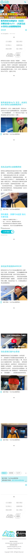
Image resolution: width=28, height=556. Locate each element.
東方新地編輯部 (4, 33)
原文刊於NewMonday (18, 480)
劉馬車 (11, 473)
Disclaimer (10, 548)
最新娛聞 (3, 30)
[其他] (26, 30)
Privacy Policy (17, 548)
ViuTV (18, 473)
